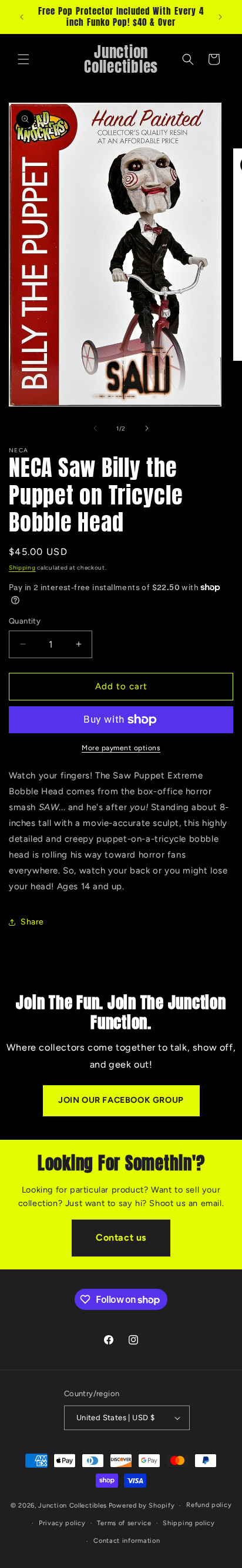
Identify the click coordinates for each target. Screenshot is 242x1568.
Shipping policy (189, 1523)
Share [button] (32, 922)
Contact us (121, 1237)
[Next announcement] (220, 17)
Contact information (126, 1541)
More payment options (121, 748)
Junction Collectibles (72, 1505)
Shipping (22, 567)
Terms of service (124, 1523)
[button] (23, 59)
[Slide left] (95, 428)
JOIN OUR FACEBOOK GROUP (121, 1100)
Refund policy (208, 1505)
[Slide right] (147, 428)
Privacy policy (62, 1523)
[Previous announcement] (22, 17)
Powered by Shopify (142, 1505)
